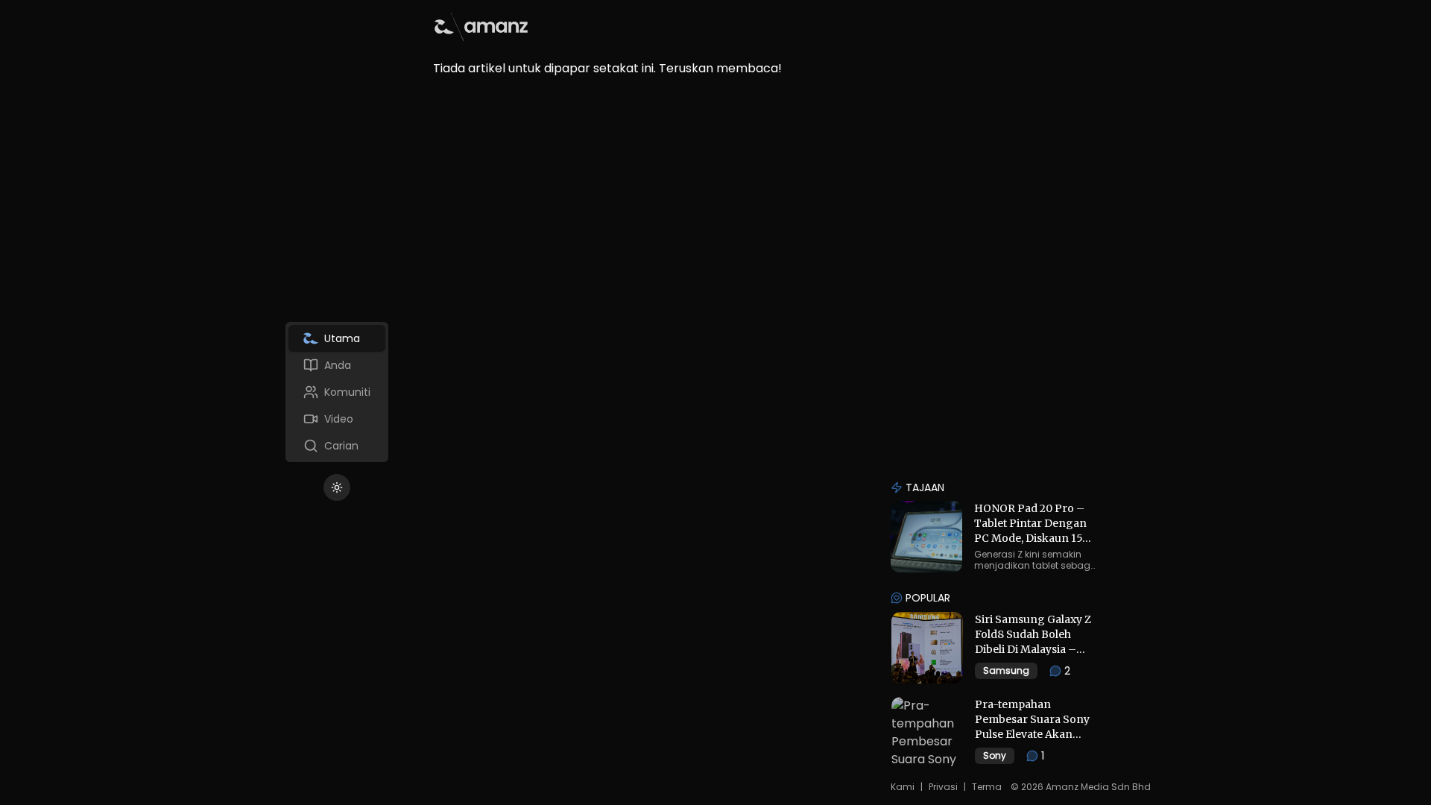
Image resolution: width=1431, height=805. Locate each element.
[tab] (336, 338)
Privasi (943, 787)
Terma (987, 787)
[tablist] (336, 392)
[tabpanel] (773, 39)
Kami (902, 787)
